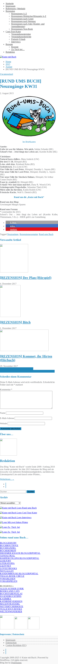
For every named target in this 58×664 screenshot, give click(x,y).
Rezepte (9, 44)
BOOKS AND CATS (10, 591)
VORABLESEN (7, 578)
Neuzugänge (12, 234)
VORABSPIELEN (8, 581)
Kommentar (6, 389)
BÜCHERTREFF (8, 550)
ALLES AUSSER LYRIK (12, 588)
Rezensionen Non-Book (22, 29)
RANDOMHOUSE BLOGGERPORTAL (19, 573)
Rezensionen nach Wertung (23, 21)
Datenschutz (11, 642)
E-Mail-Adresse (7, 418)
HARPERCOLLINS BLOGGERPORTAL (19, 558)
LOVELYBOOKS (8, 568)
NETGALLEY (7, 571)
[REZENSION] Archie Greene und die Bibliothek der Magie (27, 371)
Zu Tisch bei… (18, 49)
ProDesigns (16, 662)
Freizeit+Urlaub (18, 39)
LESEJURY (5, 561)
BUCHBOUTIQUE (9, 545)
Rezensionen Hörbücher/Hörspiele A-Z (28, 16)
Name (2, 413)
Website (3, 423)
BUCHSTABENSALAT (11, 593)
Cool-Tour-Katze (13, 31)
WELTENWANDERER (11, 611)
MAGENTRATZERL (10, 604)
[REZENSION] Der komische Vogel (16, 368)
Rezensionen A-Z (19, 13)
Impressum (10, 6)
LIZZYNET (5, 566)
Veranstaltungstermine (21, 34)
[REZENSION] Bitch (15, 322)
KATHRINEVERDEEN (11, 601)
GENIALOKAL (7, 555)
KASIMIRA (5, 599)
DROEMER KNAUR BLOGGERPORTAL (20, 553)
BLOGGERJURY (8, 543)
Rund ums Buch (46, 234)
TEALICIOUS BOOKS (11, 609)
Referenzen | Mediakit (15, 8)
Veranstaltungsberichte (21, 36)
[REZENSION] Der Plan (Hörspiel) (25, 278)
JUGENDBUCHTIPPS (10, 596)
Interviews (16, 42)
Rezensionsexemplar (29, 234)
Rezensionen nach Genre (22, 19)
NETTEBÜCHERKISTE (11, 606)
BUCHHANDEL (8, 548)
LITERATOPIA (7, 563)
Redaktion (10, 52)
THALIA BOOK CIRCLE (12, 576)
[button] (11, 222)
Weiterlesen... (7, 479)
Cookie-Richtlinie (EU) (16, 645)
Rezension (10, 11)
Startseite (10, 3)
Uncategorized (6, 74)
